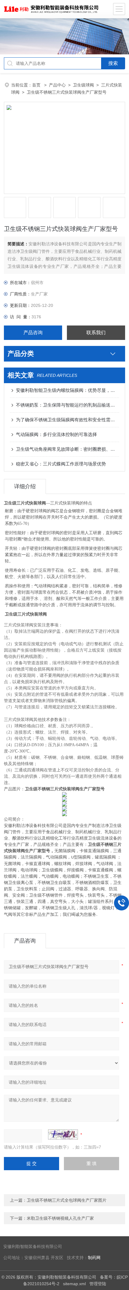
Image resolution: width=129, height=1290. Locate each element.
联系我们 (96, 332)
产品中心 (57, 85)
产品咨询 (33, 332)
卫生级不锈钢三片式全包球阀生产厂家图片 (66, 1200)
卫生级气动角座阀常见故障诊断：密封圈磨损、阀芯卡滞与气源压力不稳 (67, 449)
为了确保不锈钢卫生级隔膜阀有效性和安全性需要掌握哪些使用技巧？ (67, 419)
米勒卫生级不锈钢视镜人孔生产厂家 (60, 1218)
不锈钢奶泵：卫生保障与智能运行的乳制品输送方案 (67, 404)
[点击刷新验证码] (63, 1134)
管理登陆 (97, 1283)
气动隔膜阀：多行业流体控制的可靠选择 (56, 434)
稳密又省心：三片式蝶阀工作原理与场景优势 (61, 463)
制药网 (94, 1257)
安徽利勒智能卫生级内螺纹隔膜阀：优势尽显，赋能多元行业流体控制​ (67, 390)
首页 (37, 85)
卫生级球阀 (83, 85)
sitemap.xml (74, 1283)
